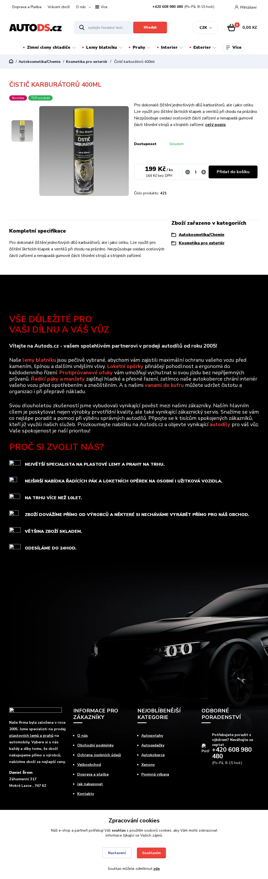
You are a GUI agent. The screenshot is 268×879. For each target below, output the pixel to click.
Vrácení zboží (59, 6)
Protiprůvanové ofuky (86, 372)
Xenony (148, 764)
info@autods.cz (222, 773)
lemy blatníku (39, 360)
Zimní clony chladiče (48, 47)
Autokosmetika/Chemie (39, 61)
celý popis (215, 125)
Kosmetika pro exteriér (87, 61)
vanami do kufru (164, 385)
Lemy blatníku (101, 47)
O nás (81, 6)
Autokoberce (153, 754)
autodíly (220, 424)
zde (156, 868)
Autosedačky (152, 745)
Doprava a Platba (26, 6)
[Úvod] (37, 27)
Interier (169, 47)
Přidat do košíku (233, 172)
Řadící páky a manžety (58, 378)
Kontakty (85, 793)
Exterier (202, 47)
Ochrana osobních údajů (99, 754)
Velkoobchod (89, 764)
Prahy (139, 47)
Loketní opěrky (125, 366)
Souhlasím (151, 852)
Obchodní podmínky (95, 745)
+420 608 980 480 (167, 6)
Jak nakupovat (90, 784)
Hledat (150, 27)
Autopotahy (152, 735)
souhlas (119, 830)
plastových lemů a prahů (31, 735)
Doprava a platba (93, 774)
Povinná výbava (155, 774)
